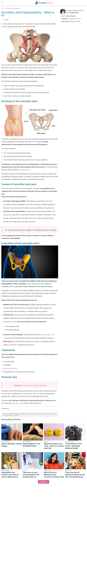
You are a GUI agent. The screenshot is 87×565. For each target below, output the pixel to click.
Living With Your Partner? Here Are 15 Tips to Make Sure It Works (9, 474)
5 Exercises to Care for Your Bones (34, 385)
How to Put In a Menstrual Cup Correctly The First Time (54, 474)
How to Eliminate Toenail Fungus (11, 445)
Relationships (5, 470)
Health (3, 8)
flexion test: (14, 341)
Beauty (46, 442)
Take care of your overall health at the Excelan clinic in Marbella (31, 474)
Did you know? (27, 442)
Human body (47, 470)
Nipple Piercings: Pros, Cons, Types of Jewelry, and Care (54, 446)
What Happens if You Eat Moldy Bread (31, 445)
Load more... (43, 482)
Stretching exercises (10, 368)
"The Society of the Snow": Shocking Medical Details (73, 446)
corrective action (18, 403)
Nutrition (68, 470)
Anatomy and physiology (13, 8)
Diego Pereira (74, 12)
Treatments (5, 442)
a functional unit (24, 170)
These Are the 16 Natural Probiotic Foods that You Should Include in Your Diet (75, 474)
